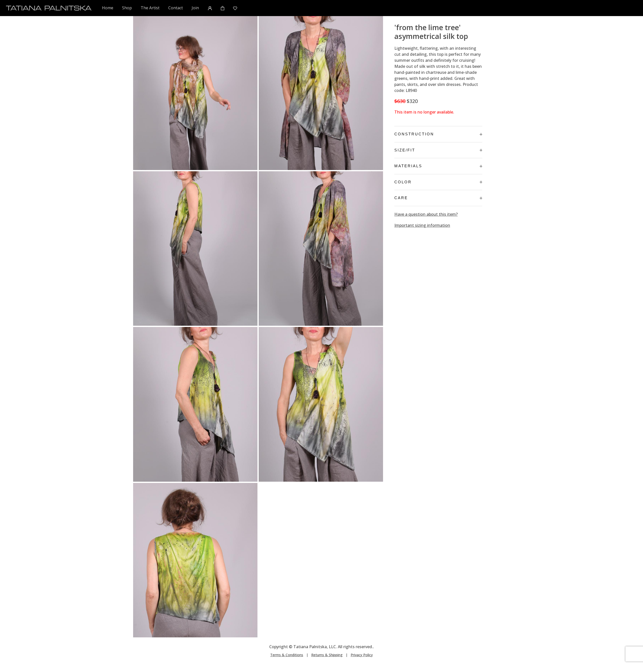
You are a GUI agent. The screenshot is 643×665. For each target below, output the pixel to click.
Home (108, 8)
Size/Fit (404, 150)
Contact (175, 8)
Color (403, 182)
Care (401, 198)
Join (195, 8)
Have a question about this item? (426, 214)
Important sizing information (422, 225)
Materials (408, 166)
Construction (414, 134)
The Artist (150, 8)
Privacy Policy (362, 654)
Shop (127, 8)
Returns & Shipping (327, 654)
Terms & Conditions (286, 654)
